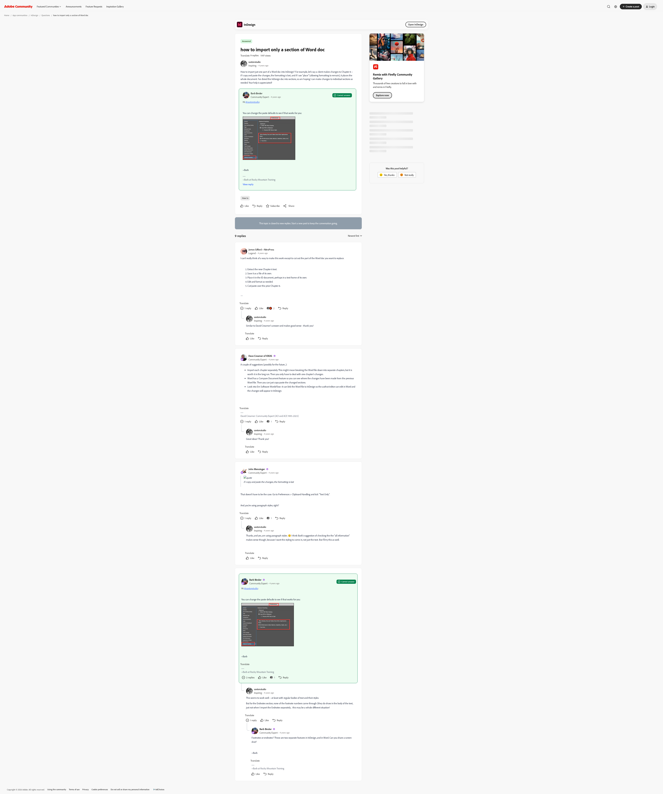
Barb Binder (256, 93)
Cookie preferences (100, 789)
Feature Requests (94, 6)
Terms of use (74, 789)
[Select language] (615, 6)
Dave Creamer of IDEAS (260, 355)
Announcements (73, 6)
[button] (631, 6)
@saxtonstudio (252, 101)
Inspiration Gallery (115, 6)
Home (6, 15)
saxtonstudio (254, 61)
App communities (20, 15)
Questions (45, 15)
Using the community (56, 789)
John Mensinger (256, 469)
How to (245, 198)
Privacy (85, 789)
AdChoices (159, 789)
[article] (298, 279)
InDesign (34, 15)
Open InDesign (415, 24)
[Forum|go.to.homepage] (18, 6)
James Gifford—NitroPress (261, 249)
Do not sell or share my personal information (130, 789)
